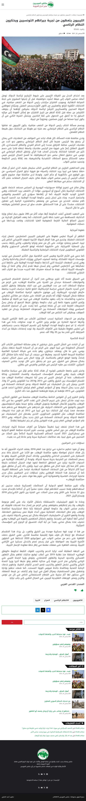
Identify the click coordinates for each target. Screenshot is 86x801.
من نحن (50, 780)
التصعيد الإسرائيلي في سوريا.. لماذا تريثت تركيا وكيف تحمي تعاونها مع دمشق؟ (47, 728)
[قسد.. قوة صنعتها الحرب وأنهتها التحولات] (78, 637)
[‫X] (43, 610)
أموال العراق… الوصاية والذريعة (57, 654)
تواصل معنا (42, 780)
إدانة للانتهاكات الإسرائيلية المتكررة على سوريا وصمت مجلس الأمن (51, 732)
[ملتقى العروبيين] (43, 5)
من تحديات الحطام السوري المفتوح (53, 701)
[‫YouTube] (41, 774)
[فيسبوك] (48, 610)
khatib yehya (80, 728)
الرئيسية (80, 15)
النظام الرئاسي (60, 600)
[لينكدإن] (37, 610)
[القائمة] (3, 5)
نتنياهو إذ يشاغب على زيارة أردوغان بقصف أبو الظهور (49, 711)
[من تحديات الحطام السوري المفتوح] (78, 704)
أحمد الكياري (5, 797)
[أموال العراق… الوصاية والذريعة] (78, 657)
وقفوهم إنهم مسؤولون (61, 644)
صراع (46, 600)
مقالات (74, 15)
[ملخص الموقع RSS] (39, 774)
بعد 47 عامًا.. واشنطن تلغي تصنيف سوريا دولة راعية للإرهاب (53, 735)
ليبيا (37, 600)
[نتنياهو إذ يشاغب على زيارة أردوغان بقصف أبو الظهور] (78, 714)
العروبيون (77, 600)
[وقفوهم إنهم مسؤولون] (78, 647)
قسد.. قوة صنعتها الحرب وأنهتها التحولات (54, 634)
